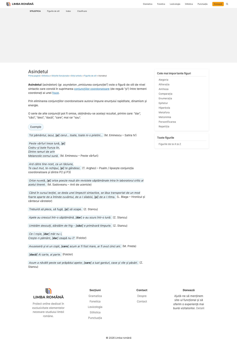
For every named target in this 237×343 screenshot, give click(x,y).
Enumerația (165, 98)
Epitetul (163, 103)
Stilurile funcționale (60, 75)
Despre (142, 296)
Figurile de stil (53, 11)
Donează (218, 4)
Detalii (200, 308)
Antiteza (163, 89)
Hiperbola (164, 107)
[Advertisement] (118, 37)
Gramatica (147, 4)
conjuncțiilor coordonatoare (91, 88)
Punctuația (202, 4)
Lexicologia (175, 4)
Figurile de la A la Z (170, 144)
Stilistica (189, 4)
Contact (142, 301)
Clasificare (82, 11)
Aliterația (164, 84)
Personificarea (167, 121)
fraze (55, 92)
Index (68, 11)
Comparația (165, 93)
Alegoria (163, 79)
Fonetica (161, 4)
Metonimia (165, 117)
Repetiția (164, 126)
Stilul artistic (76, 75)
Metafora (164, 112)
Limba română (22, 3)
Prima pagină (34, 75)
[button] (227, 4)
